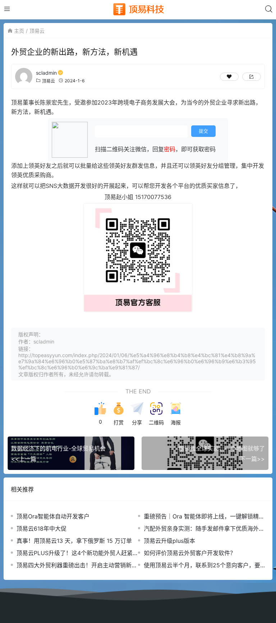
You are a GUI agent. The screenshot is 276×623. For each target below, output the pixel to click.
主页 (19, 31)
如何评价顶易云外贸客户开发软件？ (190, 553)
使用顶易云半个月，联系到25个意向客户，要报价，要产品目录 (202, 565)
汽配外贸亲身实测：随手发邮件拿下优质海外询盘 (204, 528)
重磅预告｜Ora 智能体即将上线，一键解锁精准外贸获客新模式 (204, 516)
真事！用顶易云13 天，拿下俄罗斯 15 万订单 (74, 540)
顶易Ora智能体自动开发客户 (53, 516)
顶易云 (37, 31)
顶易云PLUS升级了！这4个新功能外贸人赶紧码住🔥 (75, 553)
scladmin (46, 73)
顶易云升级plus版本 (169, 540)
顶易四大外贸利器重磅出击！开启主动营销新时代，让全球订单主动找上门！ (77, 565)
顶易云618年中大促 (41, 528)
